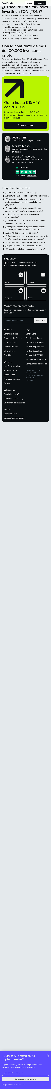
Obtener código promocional (25, 1079)
